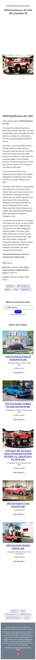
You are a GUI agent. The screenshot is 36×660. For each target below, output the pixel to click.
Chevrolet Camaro (11, 614)
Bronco (7, 289)
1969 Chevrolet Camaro (13, 618)
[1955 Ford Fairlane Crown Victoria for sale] (18, 500)
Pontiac (26, 618)
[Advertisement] (18, 34)
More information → (19, 372)
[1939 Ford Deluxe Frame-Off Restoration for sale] (18, 353)
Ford (15, 289)
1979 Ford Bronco (22, 286)
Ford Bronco (25, 289)
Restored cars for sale (18, 6)
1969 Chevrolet (24, 614)
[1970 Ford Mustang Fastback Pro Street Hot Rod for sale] (18, 400)
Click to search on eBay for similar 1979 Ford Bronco (16, 270)
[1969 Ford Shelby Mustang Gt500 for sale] (18, 542)
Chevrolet (14, 611)
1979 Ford (10, 286)
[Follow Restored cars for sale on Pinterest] (18, 655)
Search (18, 311)
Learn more (25, 645)
